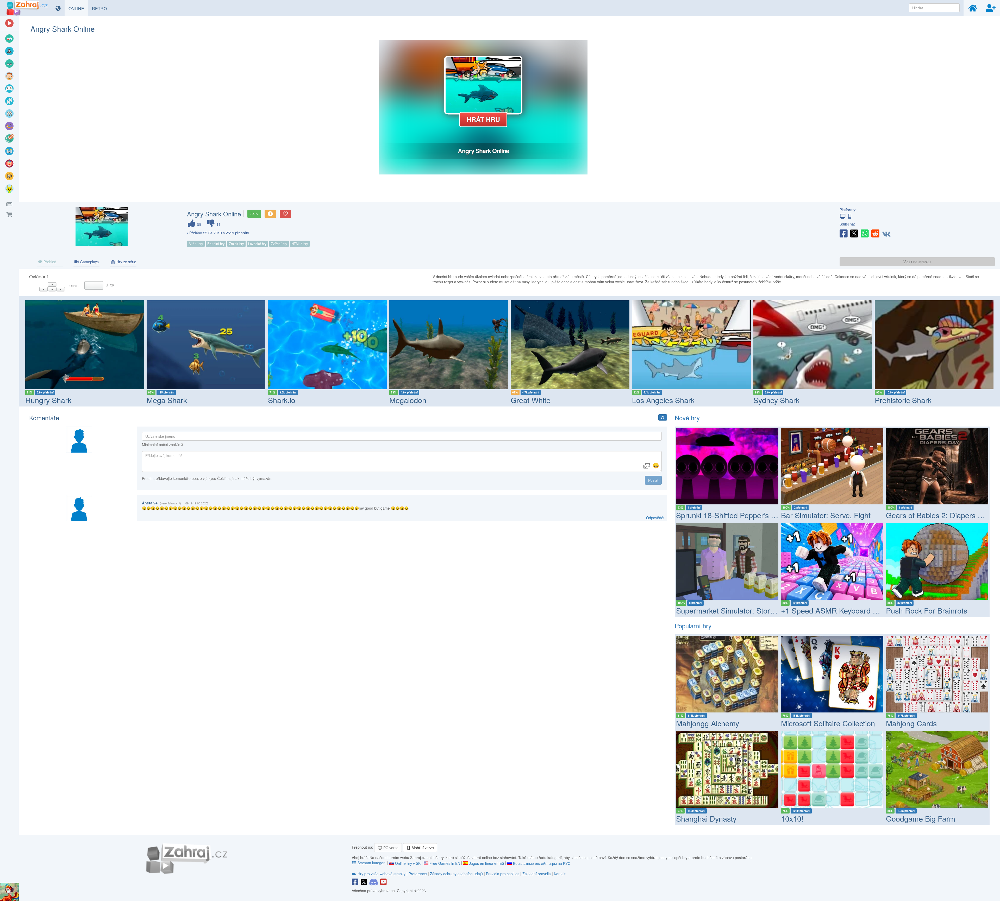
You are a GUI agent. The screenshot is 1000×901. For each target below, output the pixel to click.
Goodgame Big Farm (920, 818)
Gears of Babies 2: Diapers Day (938, 515)
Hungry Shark (48, 400)
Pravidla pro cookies (502, 873)
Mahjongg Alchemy (707, 723)
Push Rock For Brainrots (926, 610)
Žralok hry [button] (236, 243)
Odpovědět (655, 517)
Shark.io (281, 400)
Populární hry (693, 625)
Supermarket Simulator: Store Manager (741, 610)
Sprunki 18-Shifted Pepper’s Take (731, 515)
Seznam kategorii (372, 862)
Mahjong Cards (911, 723)
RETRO (101, 8)
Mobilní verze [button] (422, 847)
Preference (418, 873)
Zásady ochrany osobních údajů (456, 873)
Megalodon (407, 400)
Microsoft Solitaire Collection (828, 723)
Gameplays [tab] (89, 261)
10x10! (792, 818)
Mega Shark (167, 400)
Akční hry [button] (196, 243)
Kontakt (560, 873)
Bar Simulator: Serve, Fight (826, 515)
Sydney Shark (776, 400)
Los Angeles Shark (663, 400)
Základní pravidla (536, 873)
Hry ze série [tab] (125, 261)
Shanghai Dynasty (706, 818)
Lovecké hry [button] (257, 243)
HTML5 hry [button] (299, 243)
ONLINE (78, 8)
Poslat (653, 480)
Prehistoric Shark (903, 400)
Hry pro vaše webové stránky (382, 873)
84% (254, 213)
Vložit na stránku (917, 261)
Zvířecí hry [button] (279, 243)
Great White (531, 400)
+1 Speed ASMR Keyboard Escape (839, 610)
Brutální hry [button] (216, 243)
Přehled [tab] (49, 261)
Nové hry (687, 417)
